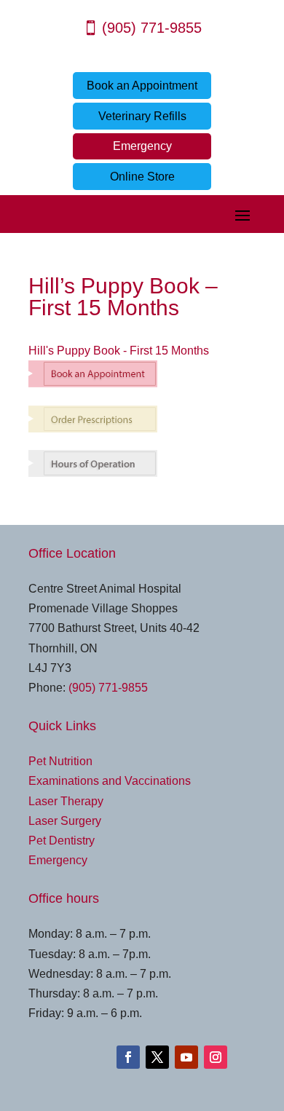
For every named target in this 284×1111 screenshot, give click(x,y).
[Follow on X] (157, 1057)
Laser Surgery (64, 821)
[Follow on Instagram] (215, 1057)
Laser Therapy (65, 801)
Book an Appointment (142, 85)
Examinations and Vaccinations (109, 781)
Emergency (142, 146)
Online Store (142, 176)
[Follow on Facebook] (128, 1057)
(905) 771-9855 (152, 28)
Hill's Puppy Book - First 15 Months (118, 350)
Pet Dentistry (61, 840)
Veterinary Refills (142, 116)
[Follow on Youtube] (186, 1057)
